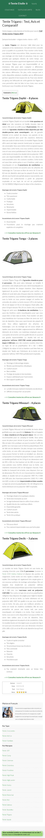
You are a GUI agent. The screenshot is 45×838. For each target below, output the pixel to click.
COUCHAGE (9, 10)
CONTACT (22, 16)
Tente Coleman (7, 760)
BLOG (38, 10)
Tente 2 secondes (8, 731)
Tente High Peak (8, 775)
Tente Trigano (7, 815)
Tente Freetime (8, 770)
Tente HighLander (8, 780)
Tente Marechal (8, 795)
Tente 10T (6, 751)
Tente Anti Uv (7, 736)
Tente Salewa (7, 805)
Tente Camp (6, 755)
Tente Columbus (8, 765)
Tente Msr (6, 800)
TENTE (34, 4)
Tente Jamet (6, 790)
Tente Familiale (7, 741)
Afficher (14, 93)
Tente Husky (6, 785)
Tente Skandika (7, 810)
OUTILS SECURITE (25, 10)
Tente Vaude (6, 819)
